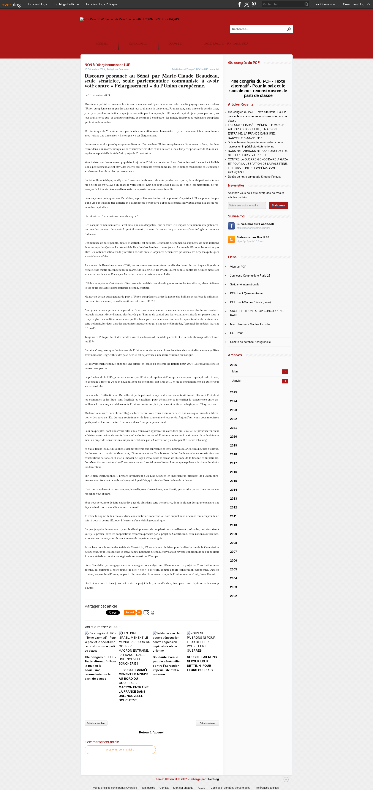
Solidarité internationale (244, 284)
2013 (233, 498)
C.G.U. (202, 787)
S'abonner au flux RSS (253, 237)
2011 (233, 516)
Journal (175, 43)
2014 (233, 489)
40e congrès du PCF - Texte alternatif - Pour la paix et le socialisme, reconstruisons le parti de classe (258, 88)
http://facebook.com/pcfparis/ (253, 228)
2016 (233, 472)
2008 (233, 543)
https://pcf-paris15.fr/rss (250, 241)
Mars (235, 371)
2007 (233, 551)
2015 (233, 481)
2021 (233, 427)
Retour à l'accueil (151, 732)
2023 (233, 410)
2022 (233, 419)
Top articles (148, 787)
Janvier (236, 380)
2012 (233, 507)
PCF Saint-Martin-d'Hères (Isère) (250, 302)
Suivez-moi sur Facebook (255, 224)
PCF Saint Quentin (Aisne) (246, 293)
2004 (233, 578)
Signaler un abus (183, 787)
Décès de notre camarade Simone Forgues (254, 176)
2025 (233, 392)
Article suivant (207, 723)
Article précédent (96, 723)
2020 (233, 436)
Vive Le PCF (238, 266)
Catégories (138, 43)
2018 (233, 454)
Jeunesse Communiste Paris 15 (250, 275)
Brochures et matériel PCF (226, 43)
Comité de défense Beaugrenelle (250, 342)
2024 (233, 401)
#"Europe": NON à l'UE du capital (201, 69)
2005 (233, 569)
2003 (233, 587)
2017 (233, 463)
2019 (233, 445)
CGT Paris (236, 333)
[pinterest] (253, 4)
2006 (233, 560)
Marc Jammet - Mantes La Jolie (250, 324)
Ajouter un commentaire (120, 749)
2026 (233, 365)
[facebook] (239, 4)
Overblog (213, 779)
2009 (233, 534)
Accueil (101, 43)
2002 (233, 596)
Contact (164, 787)
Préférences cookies (267, 787)
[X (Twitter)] (246, 4)
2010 (233, 525)
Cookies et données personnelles (230, 787)
